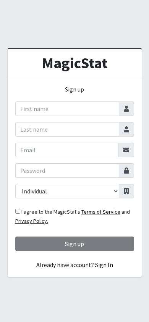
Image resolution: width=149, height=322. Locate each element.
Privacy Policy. (31, 220)
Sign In (104, 265)
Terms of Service (100, 211)
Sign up (74, 244)
